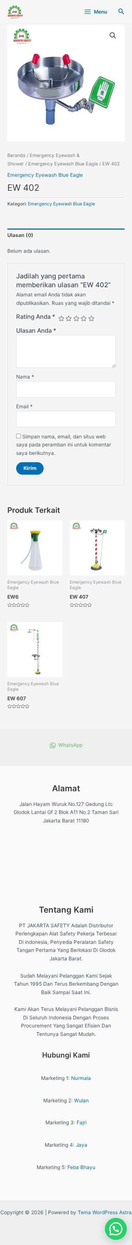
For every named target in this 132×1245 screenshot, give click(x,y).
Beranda (16, 155)
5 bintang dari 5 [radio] (91, 318)
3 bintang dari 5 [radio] (76, 318)
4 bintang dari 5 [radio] (84, 318)
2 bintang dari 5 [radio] (69, 318)
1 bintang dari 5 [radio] (61, 318)
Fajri (82, 1122)
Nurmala (81, 1078)
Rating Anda (35, 316)
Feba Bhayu (81, 1167)
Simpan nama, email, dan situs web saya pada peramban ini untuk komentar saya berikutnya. (63, 445)
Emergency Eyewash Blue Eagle (63, 164)
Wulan (81, 1100)
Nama (25, 377)
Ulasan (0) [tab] (20, 235)
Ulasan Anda (36, 330)
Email (24, 406)
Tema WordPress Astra (105, 1212)
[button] (113, 35)
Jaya (81, 1145)
